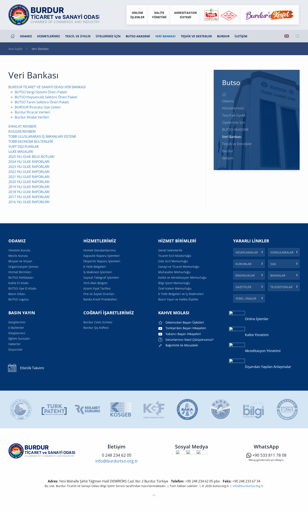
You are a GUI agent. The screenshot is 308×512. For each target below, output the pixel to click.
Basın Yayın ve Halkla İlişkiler (178, 299)
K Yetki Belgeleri (94, 267)
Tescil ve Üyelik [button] (78, 36)
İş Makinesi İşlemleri (97, 272)
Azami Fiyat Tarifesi (97, 288)
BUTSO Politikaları (21, 277)
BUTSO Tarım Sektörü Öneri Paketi (42, 102)
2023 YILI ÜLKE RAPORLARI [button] (28, 166)
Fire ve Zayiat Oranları (98, 294)
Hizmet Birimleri (19, 272)
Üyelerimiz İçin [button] (108, 36)
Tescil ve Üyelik (234, 115)
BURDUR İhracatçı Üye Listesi (38, 107)
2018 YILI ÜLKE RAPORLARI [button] (28, 192)
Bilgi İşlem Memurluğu (174, 283)
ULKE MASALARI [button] (20, 151)
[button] (297, 36)
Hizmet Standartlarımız (99, 250)
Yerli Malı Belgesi (95, 283)
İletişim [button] (241, 36)
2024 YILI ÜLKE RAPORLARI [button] (28, 161)
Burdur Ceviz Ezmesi (97, 322)
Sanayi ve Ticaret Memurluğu (178, 267)
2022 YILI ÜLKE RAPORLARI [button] (28, 171)
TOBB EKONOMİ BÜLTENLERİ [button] (30, 141)
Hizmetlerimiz (233, 108)
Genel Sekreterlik (170, 250)
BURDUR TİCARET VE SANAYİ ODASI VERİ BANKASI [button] (47, 87)
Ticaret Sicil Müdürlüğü (174, 256)
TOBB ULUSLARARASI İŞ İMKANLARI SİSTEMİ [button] (42, 136)
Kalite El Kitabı (18, 283)
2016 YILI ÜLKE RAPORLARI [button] (28, 202)
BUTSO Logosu (18, 299)
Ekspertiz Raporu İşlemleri (101, 261)
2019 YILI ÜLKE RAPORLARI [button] (28, 187)
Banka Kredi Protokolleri (100, 299)
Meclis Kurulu (18, 256)
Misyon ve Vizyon (20, 261)
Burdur (223, 36)
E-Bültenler (16, 328)
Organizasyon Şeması (23, 267)
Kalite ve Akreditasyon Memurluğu (182, 277)
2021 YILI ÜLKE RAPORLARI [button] (28, 176)
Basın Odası (16, 294)
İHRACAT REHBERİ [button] (22, 126)
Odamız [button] (26, 36)
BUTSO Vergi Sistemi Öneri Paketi (41, 92)
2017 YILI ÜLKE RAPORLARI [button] (28, 197)
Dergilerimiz (17, 322)
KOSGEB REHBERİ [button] (22, 131)
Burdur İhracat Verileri (32, 112)
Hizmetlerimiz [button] (48, 36)
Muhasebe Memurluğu (174, 272)
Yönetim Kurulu (19, 250)
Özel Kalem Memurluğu (175, 288)
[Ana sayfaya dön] (53, 15)
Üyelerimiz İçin (233, 122)
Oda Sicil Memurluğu (173, 261)
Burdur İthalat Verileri (32, 117)
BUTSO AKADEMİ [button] (138, 36)
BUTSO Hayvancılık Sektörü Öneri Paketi (46, 97)
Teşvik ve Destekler (196, 36)
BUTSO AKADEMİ (235, 129)
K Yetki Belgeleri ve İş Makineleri (181, 294)
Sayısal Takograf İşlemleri (101, 277)
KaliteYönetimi (159, 15)
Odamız (228, 101)
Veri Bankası (165, 36)
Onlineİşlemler (137, 15)
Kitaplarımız (16, 333)
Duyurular (15, 349)
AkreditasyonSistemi (185, 15)
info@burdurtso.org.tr (116, 461)
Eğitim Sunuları (19, 338)
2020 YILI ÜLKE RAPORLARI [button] (28, 181)
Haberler (14, 344)
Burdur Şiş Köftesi (96, 328)
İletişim (227, 158)
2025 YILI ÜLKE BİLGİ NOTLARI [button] (31, 156)
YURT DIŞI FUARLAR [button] (23, 146)
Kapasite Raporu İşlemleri (101, 256)
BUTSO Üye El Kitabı (22, 288)
